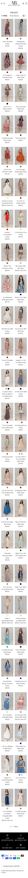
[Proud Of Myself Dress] (7, 347)
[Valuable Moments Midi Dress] (7, 540)
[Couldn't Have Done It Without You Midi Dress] (7, 378)
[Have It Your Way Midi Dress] (21, 284)
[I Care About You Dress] (21, 219)
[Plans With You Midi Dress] (21, 733)
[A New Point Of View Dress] (21, 62)
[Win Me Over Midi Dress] (7, 315)
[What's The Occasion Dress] (7, 252)
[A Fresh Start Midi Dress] (21, 378)
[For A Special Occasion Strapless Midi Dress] (7, 798)
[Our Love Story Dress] (21, 764)
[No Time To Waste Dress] (21, 187)
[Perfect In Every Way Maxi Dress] (7, 187)
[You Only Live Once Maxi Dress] (7, 573)
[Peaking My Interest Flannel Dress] (21, 28)
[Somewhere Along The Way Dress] (7, 668)
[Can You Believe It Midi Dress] (7, 733)
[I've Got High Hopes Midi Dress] (21, 156)
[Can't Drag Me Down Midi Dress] (7, 412)
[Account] (23, 3)
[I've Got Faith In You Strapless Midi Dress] (21, 443)
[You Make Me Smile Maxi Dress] (7, 284)
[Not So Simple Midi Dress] (21, 93)
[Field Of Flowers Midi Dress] (21, 508)
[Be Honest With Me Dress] (21, 252)
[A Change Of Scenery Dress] (7, 62)
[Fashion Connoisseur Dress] (7, 219)
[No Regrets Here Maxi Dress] (21, 477)
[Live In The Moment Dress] (7, 156)
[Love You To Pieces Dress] (7, 93)
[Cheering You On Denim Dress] (21, 668)
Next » (16, 826)
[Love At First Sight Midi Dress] (7, 508)
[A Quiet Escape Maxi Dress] (21, 798)
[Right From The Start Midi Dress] (21, 540)
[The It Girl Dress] (21, 124)
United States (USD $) (11, 866)
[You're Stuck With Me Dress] (21, 315)
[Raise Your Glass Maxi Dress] (21, 573)
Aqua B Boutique (11, 871)
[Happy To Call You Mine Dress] (21, 347)
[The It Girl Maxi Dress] (7, 28)
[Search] (5, 3)
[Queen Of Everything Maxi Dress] (7, 764)
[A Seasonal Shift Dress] (7, 443)
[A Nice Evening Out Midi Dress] (21, 605)
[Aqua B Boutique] (14, 3)
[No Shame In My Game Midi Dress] (21, 701)
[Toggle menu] (1, 3)
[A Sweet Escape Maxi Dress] (7, 636)
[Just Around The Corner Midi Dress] (7, 477)
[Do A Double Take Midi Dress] (7, 701)
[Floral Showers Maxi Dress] (21, 636)
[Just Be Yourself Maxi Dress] (7, 124)
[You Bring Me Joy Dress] (21, 412)
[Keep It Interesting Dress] (7, 605)
